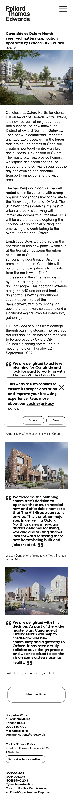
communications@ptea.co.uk (25, 735)
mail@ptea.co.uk (17, 731)
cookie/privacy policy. (31, 406)
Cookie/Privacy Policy (20, 744)
